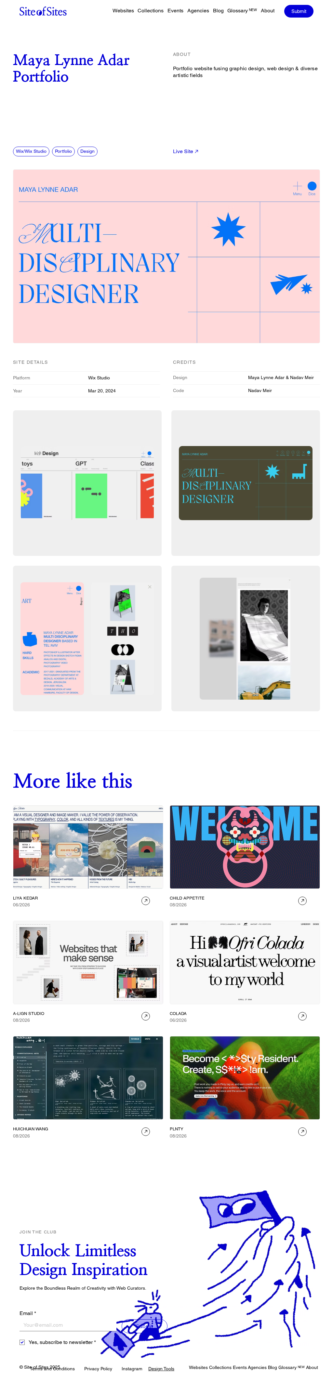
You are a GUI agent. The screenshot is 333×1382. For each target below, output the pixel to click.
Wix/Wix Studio (31, 151)
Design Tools (161, 1368)
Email (28, 1313)
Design (87, 151)
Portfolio (63, 151)
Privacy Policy (98, 1368)
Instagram (132, 1368)
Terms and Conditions (52, 1368)
